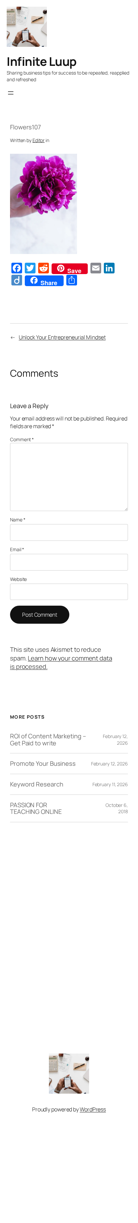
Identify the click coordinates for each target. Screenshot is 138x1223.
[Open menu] (11, 93)
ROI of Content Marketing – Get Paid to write (48, 739)
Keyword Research (36, 784)
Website (18, 579)
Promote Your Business (43, 763)
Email (17, 549)
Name (17, 519)
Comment (22, 439)
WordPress (93, 1109)
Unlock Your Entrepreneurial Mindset (62, 337)
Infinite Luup (42, 61)
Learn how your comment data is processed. (61, 662)
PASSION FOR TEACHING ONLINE (36, 808)
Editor (38, 140)
